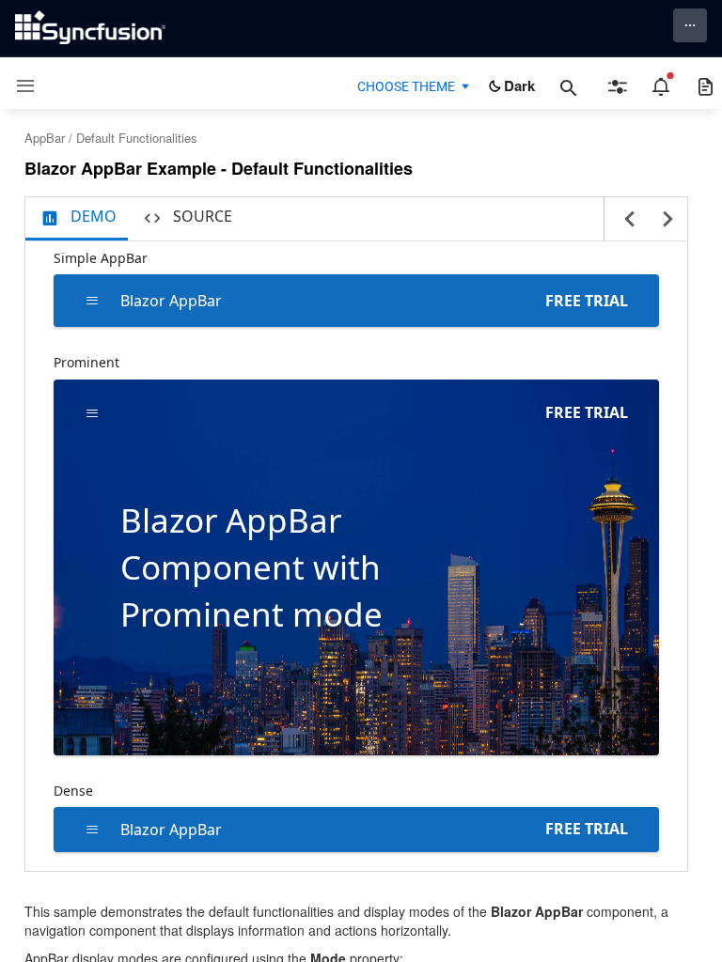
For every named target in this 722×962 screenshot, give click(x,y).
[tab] (76, 218)
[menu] (92, 300)
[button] (18, 86)
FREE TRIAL (586, 300)
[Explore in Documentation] (705, 86)
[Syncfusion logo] (90, 27)
